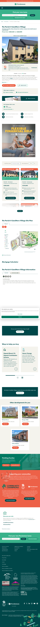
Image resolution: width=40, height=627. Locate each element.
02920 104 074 (23, 85)
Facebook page (31, 519)
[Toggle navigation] (2, 8)
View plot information (11, 198)
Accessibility (4, 560)
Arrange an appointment (9, 85)
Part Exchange (34, 67)
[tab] (4, 276)
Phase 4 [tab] (6, 224)
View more (5, 424)
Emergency (29, 550)
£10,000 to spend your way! (8, 169)
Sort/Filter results (8, 163)
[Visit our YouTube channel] (34, 603)
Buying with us (4, 547)
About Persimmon (5, 550)
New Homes (6, 21)
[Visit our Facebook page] (24, 603)
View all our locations (33, 538)
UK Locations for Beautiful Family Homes (15, 616)
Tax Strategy (4, 564)
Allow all (20, 317)
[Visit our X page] (26, 603)
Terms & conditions (5, 566)
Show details (20, 314)
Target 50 (28, 547)
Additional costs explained (19, 546)
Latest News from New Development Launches (16, 615)
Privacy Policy (4, 557)
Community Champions (10, 500)
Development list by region (20, 17)
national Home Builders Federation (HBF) (26, 588)
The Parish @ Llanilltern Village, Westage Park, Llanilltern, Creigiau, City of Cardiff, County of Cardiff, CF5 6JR (19, 29)
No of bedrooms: (25, 163)
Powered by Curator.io (6, 529)
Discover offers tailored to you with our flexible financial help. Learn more (20, 1)
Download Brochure (15, 465)
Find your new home (5, 546)
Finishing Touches (5, 549)
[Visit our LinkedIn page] (29, 603)
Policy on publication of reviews (7, 568)
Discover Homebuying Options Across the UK (30, 616)
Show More (20, 211)
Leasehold (28, 546)
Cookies (3, 562)
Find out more (6, 465)
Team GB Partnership (29, 498)
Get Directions (14, 272)
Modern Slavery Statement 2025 (32, 549)
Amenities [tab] (6, 272)
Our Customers (17, 547)
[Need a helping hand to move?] (18, 140)
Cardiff (11, 78)
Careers (16, 550)
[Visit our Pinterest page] (37, 603)
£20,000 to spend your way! (27, 169)
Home (2, 21)
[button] (4, 50)
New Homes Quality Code (6, 555)
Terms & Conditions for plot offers (7, 570)
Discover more (20, 331)
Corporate (16, 549)
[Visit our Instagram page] (31, 603)
